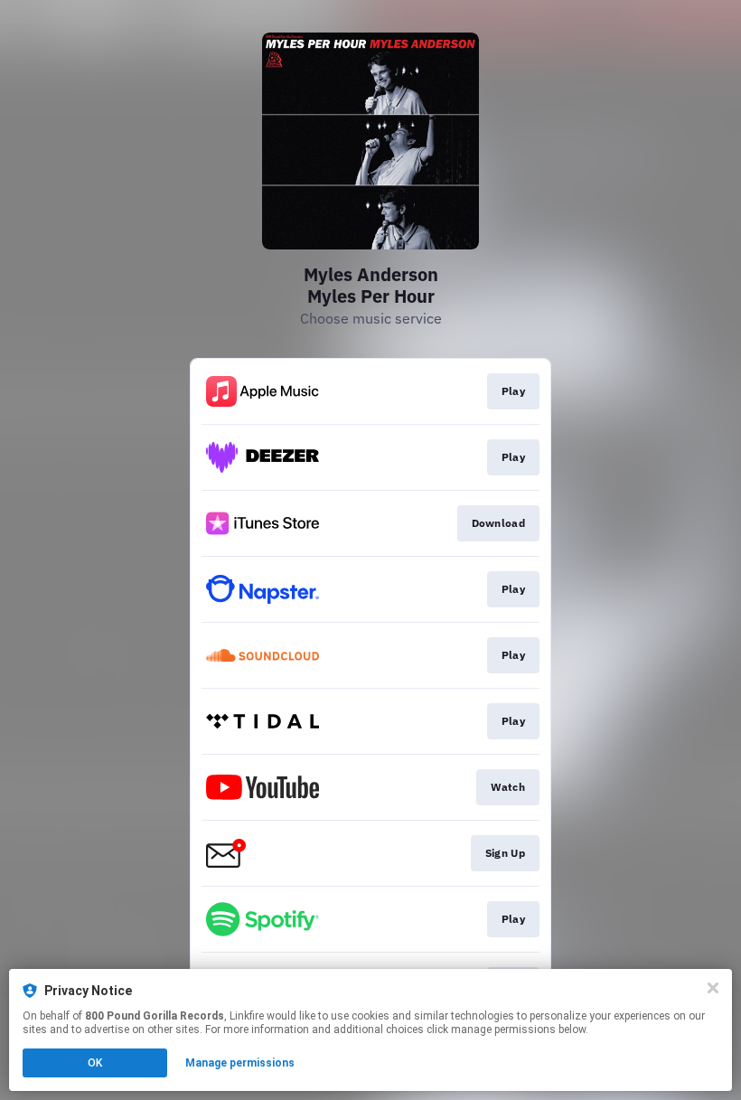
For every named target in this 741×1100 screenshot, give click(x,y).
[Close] (713, 987)
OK (95, 1063)
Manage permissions (240, 1063)
